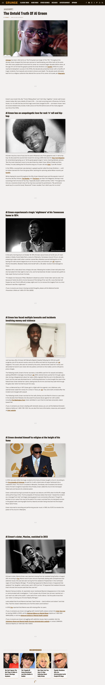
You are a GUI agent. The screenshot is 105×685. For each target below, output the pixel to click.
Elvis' (49, 164)
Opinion (74, 2)
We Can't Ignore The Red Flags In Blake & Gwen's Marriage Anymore (11, 673)
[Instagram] (91, 2)
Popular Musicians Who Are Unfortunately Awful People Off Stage (60, 673)
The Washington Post (18, 400)
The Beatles (25, 178)
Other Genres (45, 2)
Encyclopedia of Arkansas (16, 482)
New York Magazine (58, 158)
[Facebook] (86, 2)
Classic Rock (24, 2)
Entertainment (65, 2)
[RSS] (102, 2)
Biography (61, 73)
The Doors (36, 178)
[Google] (99, 2)
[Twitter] (94, 2)
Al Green (8, 60)
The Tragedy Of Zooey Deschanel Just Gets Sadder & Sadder (26, 673)
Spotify (49, 66)
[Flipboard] (97, 2)
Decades (55, 2)
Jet (53, 261)
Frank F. (7, 17)
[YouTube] (89, 2)
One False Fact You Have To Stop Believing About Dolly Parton (43, 673)
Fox (18, 578)
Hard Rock (34, 2)
